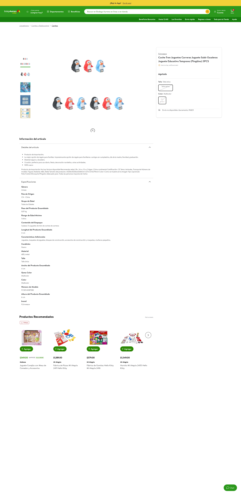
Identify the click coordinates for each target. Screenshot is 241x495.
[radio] (165, 88)
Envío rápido (190, 19)
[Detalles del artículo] (149, 147)
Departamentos (57, 11)
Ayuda (234, 19)
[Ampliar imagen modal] (93, 131)
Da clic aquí (127, 3)
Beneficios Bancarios (147, 19)
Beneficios (75, 11)
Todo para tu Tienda (221, 19)
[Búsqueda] (207, 12)
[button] (219, 12)
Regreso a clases (204, 19)
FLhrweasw (162, 54)
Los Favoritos (177, 19)
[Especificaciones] (149, 182)
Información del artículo (32, 138)
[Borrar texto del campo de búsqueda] (203, 11)
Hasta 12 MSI (163, 19)
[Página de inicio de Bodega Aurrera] (12, 12)
